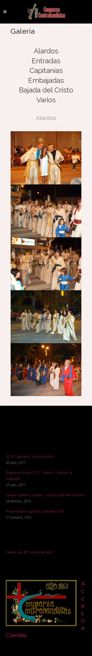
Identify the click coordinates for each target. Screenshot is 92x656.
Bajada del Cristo (46, 90)
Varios (46, 100)
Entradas (46, 61)
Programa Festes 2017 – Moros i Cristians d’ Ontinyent (39, 475)
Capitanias (46, 70)
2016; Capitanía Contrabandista (30, 456)
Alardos (46, 51)
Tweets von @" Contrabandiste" (30, 552)
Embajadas (46, 80)
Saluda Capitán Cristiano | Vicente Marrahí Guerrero (45, 495)
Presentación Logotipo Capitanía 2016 (35, 511)
